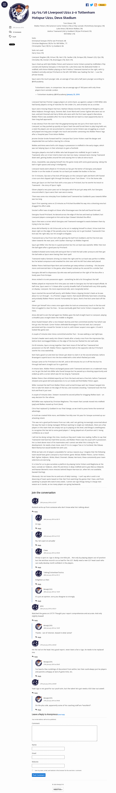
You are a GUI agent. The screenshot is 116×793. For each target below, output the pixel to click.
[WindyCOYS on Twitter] (91, 5)
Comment (36, 723)
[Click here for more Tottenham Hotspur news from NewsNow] (58, 789)
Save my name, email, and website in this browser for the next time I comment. (58, 770)
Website (35, 762)
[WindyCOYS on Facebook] (87, 5)
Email (34, 753)
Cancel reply (61, 714)
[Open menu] (4, 4)
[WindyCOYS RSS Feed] (95, 5)
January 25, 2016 (73, 94)
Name (34, 745)
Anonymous (52, 714)
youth (14, 37)
